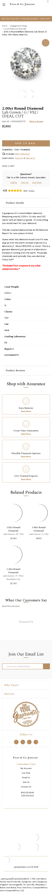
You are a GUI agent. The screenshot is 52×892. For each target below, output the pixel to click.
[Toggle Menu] (4, 4)
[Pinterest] (27, 165)
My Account (26, 768)
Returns (19, 158)
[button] (26, 203)
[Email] (17, 165)
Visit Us (26, 782)
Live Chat (37, 182)
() (47, 1)
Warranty (30, 158)
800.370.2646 (27, 792)
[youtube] (36, 742)
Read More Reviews (11, 606)
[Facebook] (22, 165)
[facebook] (16, 742)
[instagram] (29, 742)
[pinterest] (23, 742)
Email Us (26, 777)
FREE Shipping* (22, 153)
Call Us (13, 182)
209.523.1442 (27, 795)
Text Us (24, 182)
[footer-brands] (26, 714)
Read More (26, 411)
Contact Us (26, 786)
